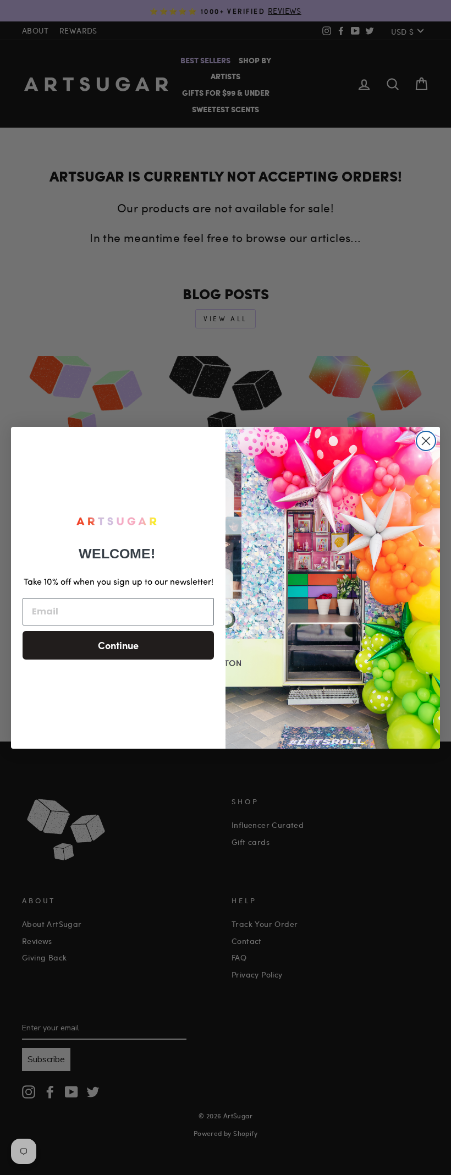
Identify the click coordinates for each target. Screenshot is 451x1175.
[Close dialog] (426, 441)
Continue (118, 645)
